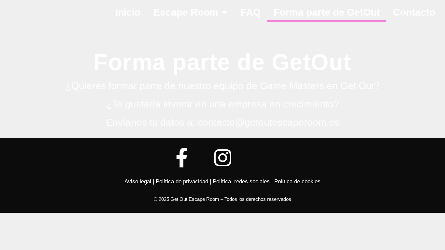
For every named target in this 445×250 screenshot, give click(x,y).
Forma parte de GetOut (327, 12)
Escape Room (185, 12)
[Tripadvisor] (263, 157)
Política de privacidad (182, 181)
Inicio (127, 12)
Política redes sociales (241, 181)
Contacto (414, 12)
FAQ (251, 12)
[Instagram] (222, 157)
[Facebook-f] (181, 157)
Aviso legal (137, 181)
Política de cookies (297, 181)
